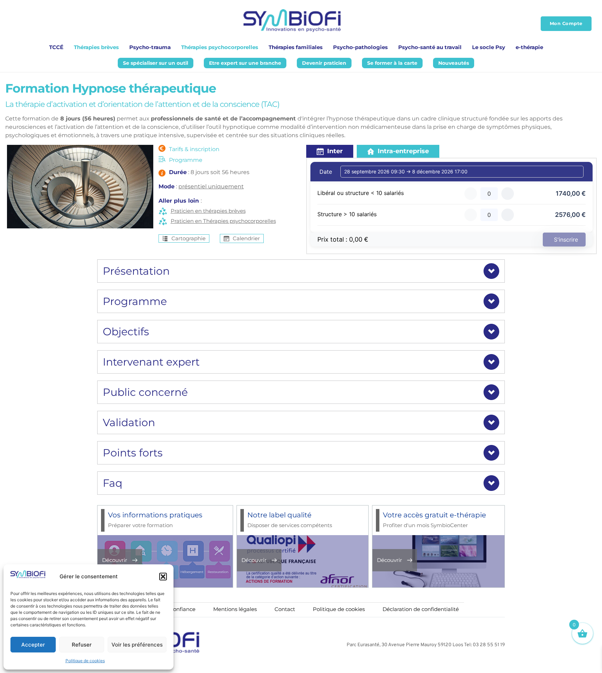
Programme (185, 160)
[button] (163, 576)
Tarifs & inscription (194, 149)
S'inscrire (566, 239)
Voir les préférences (137, 644)
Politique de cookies (85, 660)
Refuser (82, 644)
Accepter (33, 644)
